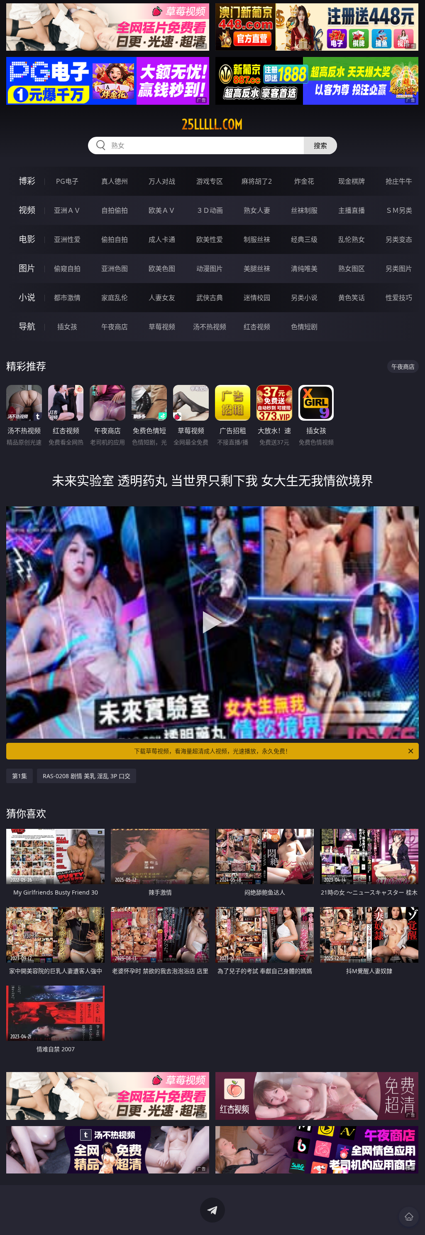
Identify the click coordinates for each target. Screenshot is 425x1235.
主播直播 (351, 210)
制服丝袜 (257, 239)
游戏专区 (209, 181)
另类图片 (399, 268)
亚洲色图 (114, 268)
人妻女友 (162, 297)
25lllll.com (212, 124)
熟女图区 (351, 268)
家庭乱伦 (114, 297)
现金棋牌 (351, 181)
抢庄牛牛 (399, 181)
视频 (27, 210)
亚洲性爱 (67, 239)
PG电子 (67, 181)
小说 (27, 297)
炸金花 (304, 181)
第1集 (19, 776)
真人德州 (114, 181)
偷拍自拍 (114, 239)
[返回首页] (409, 1217)
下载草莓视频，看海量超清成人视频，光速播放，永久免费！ (212, 751)
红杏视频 (257, 326)
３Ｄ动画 (209, 210)
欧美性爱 (209, 239)
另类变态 (399, 239)
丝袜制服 (304, 210)
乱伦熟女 (351, 239)
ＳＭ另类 (399, 210)
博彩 (27, 181)
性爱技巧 (399, 297)
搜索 (320, 145)
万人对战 (162, 181)
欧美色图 (162, 268)
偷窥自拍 (67, 268)
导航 (27, 326)
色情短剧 (304, 326)
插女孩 (67, 326)
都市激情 (67, 297)
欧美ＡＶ (162, 210)
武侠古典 (209, 297)
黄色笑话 (351, 297)
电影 (27, 239)
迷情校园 (257, 297)
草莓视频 (162, 326)
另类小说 (304, 297)
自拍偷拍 (114, 210)
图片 (27, 268)
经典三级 (304, 239)
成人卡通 (162, 239)
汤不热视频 (209, 326)
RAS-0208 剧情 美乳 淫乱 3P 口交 (86, 776)
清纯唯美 (304, 268)
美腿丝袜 (257, 268)
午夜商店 (114, 326)
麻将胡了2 (257, 181)
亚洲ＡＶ (67, 210)
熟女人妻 (257, 210)
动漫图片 (209, 268)
